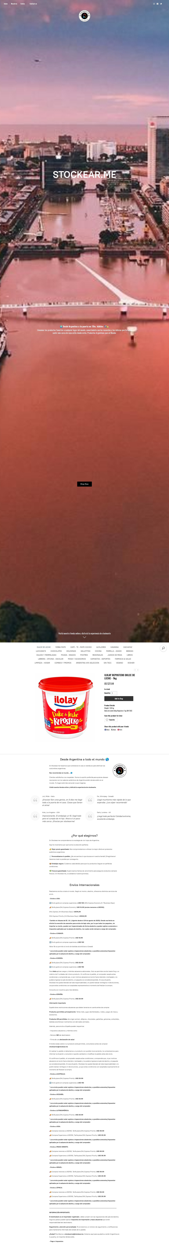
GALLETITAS (85, 651)
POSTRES (84, 655)
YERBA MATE (60, 647)
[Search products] (163, 648)
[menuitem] (135, 669)
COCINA (98, 651)
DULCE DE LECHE (44, 647)
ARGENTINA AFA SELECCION (87, 663)
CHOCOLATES (56, 651)
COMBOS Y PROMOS (63, 663)
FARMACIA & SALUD (123, 659)
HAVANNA (115, 647)
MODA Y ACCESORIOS (77, 659)
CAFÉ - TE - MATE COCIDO (81, 647)
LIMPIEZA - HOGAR (42, 663)
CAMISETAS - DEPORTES (100, 659)
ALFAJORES (101, 647)
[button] (111, 720)
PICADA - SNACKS (68, 655)
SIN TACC (107, 663)
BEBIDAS (129, 651)
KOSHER (131, 663)
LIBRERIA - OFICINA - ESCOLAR (50, 659)
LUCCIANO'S (41, 651)
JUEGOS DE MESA (115, 655)
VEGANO (119, 663)
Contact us (33, 4)
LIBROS (130, 655)
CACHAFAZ (127, 647)
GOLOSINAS (71, 651)
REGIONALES (98, 655)
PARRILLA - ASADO (114, 651)
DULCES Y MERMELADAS (46, 655)
